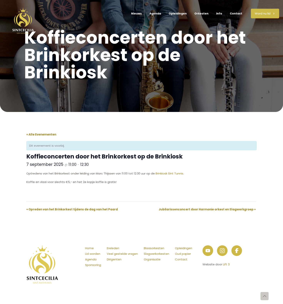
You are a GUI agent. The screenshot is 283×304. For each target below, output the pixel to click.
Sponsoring (93, 265)
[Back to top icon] (264, 296)
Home (89, 248)
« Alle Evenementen (41, 134)
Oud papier (183, 254)
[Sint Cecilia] (23, 13)
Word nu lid (262, 13)
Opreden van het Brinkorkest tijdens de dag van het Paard (72, 209)
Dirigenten (114, 259)
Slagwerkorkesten (156, 254)
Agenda (90, 259)
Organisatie (152, 259)
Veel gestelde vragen (122, 254)
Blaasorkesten (154, 248)
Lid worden (92, 254)
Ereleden (113, 248)
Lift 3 (226, 264)
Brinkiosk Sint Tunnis (169, 173)
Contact (181, 259)
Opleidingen (183, 248)
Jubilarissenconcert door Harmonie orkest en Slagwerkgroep (207, 209)
